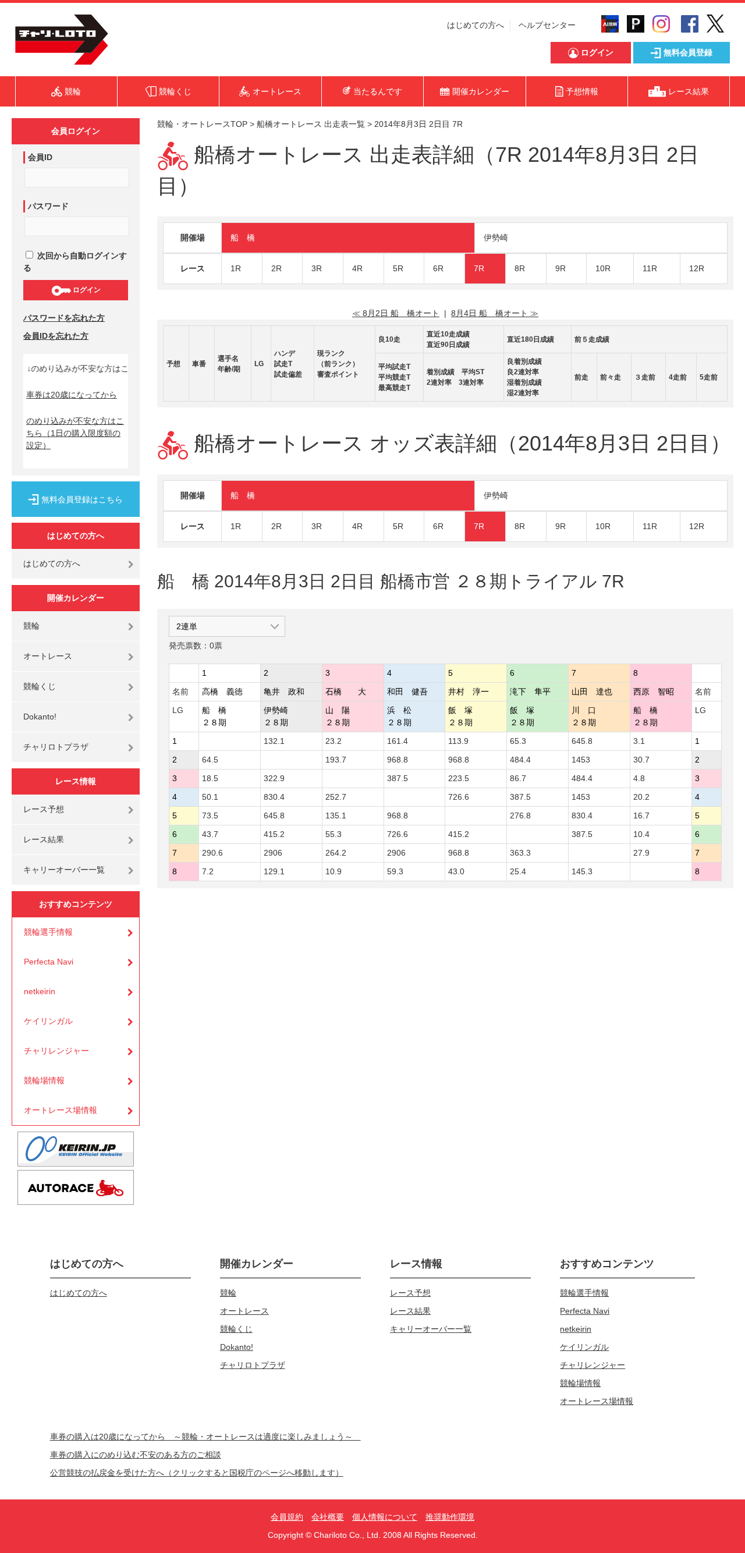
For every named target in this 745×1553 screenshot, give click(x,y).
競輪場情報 (44, 1080)
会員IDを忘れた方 (55, 336)
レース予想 (43, 809)
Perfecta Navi (48, 961)
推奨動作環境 (449, 1517)
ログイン (86, 290)
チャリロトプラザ (55, 746)
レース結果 (43, 839)
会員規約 (287, 1517)
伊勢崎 (496, 237)
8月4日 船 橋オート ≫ (494, 313)
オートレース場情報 (60, 1110)
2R (276, 268)
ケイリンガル (48, 1021)
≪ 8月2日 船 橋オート (395, 313)
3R (316, 268)
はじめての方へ (475, 25)
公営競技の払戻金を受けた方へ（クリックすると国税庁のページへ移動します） (196, 1472)
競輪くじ (39, 686)
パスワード (48, 206)
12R (696, 268)
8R (520, 268)
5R (398, 268)
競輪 (31, 625)
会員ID (40, 157)
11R (650, 268)
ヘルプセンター (547, 25)
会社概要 (327, 1517)
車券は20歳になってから (71, 394)
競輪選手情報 (48, 932)
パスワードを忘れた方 (64, 317)
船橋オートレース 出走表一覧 (311, 124)
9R (560, 268)
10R (603, 268)
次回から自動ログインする (75, 261)
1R (235, 268)
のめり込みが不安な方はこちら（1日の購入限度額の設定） (75, 433)
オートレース (47, 656)
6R (438, 268)
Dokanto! (39, 716)
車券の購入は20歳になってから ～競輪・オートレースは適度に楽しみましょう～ (205, 1436)
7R (479, 268)
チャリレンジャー (56, 1050)
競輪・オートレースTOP (202, 124)
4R (357, 268)
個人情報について (384, 1517)
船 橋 (242, 237)
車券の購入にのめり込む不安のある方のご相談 (135, 1454)
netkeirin (39, 991)
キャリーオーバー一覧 (64, 869)
